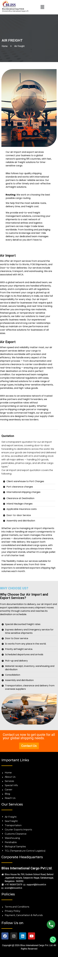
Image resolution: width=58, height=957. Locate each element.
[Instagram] (13, 935)
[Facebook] (4, 935)
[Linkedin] (22, 935)
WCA (20, 274)
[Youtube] (31, 935)
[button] (42, 7)
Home (5, 46)
